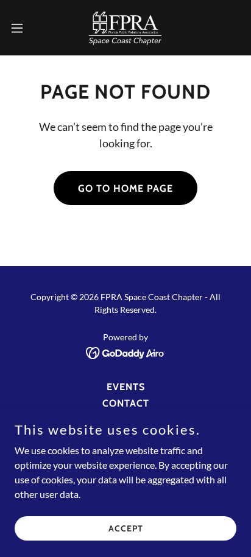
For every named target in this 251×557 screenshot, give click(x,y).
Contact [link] (125, 403)
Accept (125, 527)
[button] (23, 28)
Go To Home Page (125, 188)
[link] (125, 28)
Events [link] (126, 387)
